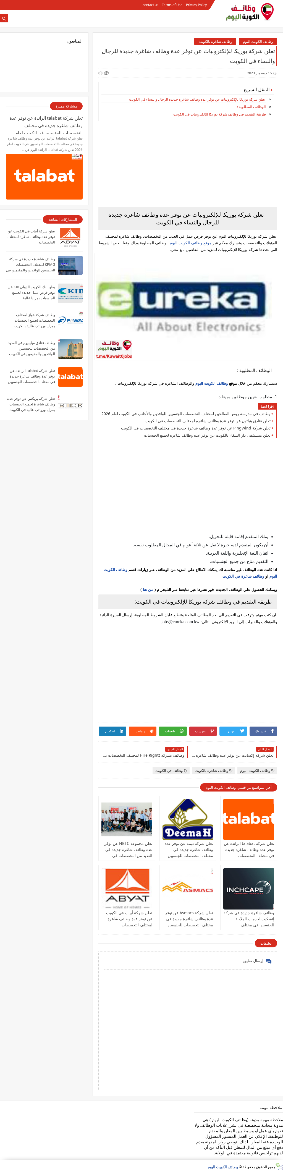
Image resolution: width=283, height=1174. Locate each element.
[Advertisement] (187, 164)
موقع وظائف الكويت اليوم (190, 242)
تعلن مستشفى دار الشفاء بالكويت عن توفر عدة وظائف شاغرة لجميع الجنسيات (207, 435)
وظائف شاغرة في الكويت (243, 576)
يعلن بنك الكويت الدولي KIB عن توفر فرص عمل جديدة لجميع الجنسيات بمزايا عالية (31, 292)
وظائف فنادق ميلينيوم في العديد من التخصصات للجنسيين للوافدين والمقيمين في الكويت (31, 348)
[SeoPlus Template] (279, 1166)
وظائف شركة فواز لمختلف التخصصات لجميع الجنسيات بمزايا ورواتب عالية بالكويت (34, 320)
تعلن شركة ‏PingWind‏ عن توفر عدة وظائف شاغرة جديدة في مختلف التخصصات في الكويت (196, 428)
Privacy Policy (196, 4)
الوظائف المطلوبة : (251, 106)
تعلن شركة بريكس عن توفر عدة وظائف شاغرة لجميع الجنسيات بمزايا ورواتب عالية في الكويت (31, 404)
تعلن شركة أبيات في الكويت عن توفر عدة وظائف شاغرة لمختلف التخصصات (129, 918)
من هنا (148, 590)
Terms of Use (172, 4)
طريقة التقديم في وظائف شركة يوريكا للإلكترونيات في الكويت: (219, 114)
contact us (150, 4)
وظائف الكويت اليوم (258, 41)
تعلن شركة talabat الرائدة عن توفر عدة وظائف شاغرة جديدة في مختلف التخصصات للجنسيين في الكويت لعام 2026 (249, 855)
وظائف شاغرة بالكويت (215, 41)
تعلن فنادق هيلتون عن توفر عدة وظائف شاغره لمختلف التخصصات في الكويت (208, 420)
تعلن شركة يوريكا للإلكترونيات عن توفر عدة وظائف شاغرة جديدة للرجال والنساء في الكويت (197, 99)
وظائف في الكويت (169, 770)
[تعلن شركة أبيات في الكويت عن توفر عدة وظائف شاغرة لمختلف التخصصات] (126, 889)
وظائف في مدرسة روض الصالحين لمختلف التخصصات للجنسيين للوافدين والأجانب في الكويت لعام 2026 (186, 413)
